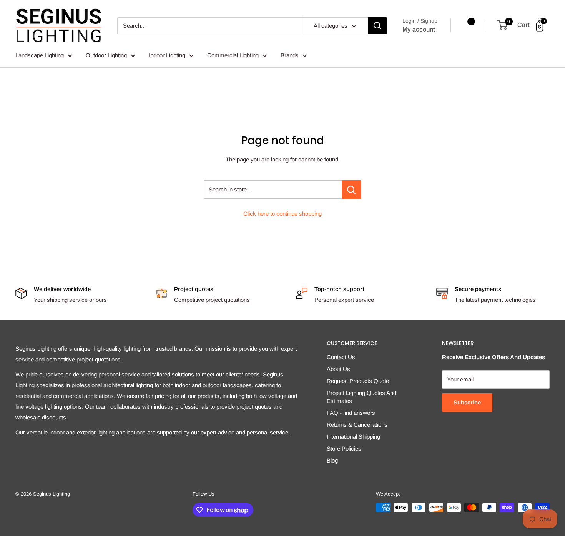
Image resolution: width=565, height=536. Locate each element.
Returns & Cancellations (357, 424)
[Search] (377, 25)
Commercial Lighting (233, 55)
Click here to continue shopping (282, 213)
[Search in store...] (351, 189)
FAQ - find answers (351, 412)
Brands (290, 55)
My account (418, 29)
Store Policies (344, 448)
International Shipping (353, 436)
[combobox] (210, 25)
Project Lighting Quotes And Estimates (361, 397)
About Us (338, 369)
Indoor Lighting (167, 55)
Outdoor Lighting (106, 55)
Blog (332, 460)
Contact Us (341, 357)
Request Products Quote (358, 381)
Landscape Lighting (39, 55)
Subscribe (467, 402)
